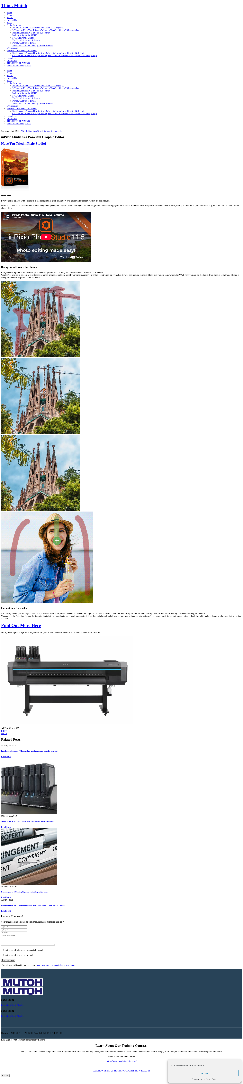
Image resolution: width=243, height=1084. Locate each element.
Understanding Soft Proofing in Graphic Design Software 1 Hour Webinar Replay (33, 905)
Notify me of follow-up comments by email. (23, 950)
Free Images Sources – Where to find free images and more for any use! (29, 751)
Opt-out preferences (198, 1079)
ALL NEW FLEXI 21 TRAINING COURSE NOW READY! (121, 1071)
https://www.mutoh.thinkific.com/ (121, 1061)
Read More (6, 756)
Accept (204, 1073)
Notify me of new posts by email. (19, 955)
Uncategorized (43, 131)
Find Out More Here (21, 625)
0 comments (56, 131)
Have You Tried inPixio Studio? (24, 143)
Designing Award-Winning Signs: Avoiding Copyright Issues (24, 892)
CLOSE (5, 1076)
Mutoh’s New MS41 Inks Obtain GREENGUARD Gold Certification (27, 821)
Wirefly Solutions (29, 131)
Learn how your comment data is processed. (55, 965)
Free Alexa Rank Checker (12, 1005)
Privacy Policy (211, 1079)
